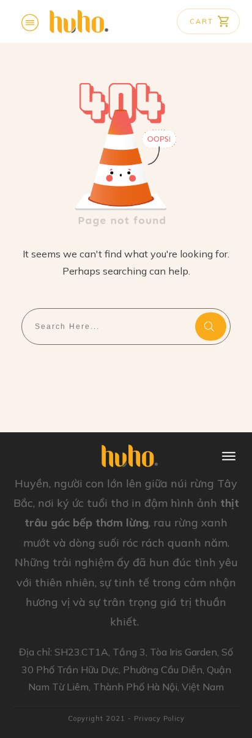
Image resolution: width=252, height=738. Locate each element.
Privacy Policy (159, 718)
